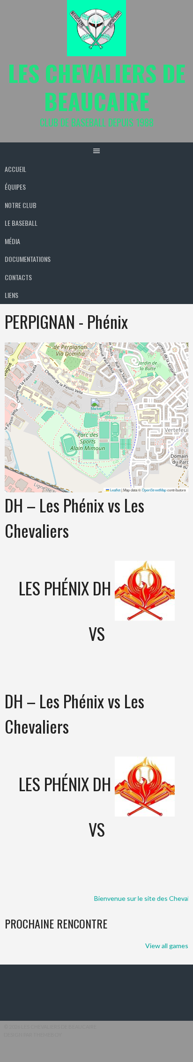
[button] (97, 407)
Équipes (15, 187)
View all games (166, 946)
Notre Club (21, 205)
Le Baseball (21, 223)
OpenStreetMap (154, 489)
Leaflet (114, 489)
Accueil (15, 169)
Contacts (18, 277)
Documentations (28, 259)
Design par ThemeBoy (33, 1035)
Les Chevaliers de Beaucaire (97, 87)
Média (12, 241)
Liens (11, 295)
